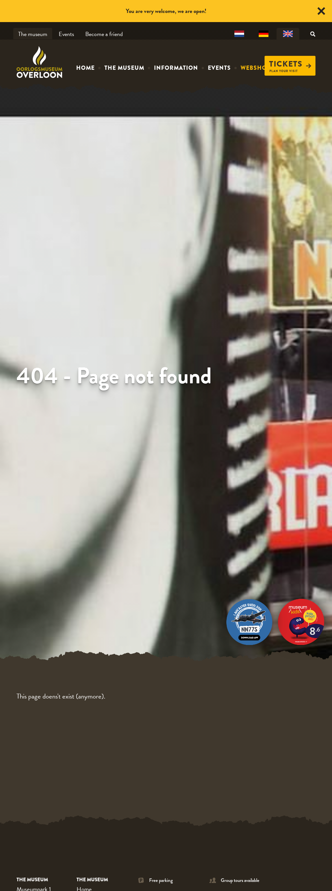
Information (176, 68)
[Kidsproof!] (301, 620)
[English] (288, 34)
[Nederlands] (239, 34)
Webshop (255, 68)
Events (66, 34)
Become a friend (104, 34)
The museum (32, 34)
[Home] (41, 62)
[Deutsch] (263, 34)
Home (85, 68)
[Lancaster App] (249, 620)
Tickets (285, 64)
